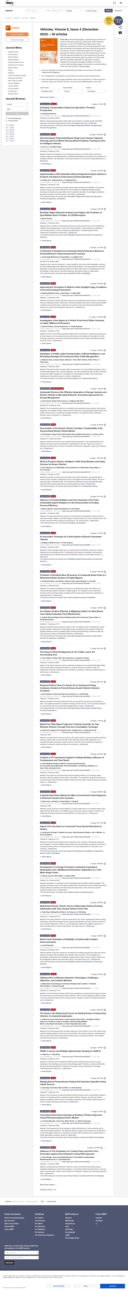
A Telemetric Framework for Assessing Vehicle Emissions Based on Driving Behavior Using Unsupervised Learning (72, 252)
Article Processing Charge (17, 75)
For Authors (39, 1218)
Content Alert (51, 1201)
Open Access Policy (11, 1223)
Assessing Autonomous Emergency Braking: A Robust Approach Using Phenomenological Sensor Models (71, 1116)
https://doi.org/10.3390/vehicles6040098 (76, 545)
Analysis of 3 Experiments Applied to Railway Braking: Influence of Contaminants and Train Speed (72, 758)
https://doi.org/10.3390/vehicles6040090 (76, 837)
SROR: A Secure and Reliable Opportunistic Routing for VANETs (70, 1051)
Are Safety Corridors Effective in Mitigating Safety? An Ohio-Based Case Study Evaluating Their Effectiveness (71, 612)
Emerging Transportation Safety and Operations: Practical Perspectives (67, 109)
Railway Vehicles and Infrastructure (80, 892)
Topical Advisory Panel (16, 62)
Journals (9, 18)
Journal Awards (13, 88)
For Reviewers (40, 1221)
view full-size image (76, 39)
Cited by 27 (44, 405)
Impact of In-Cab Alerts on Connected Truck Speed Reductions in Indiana (71, 827)
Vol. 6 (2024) (10, 129)
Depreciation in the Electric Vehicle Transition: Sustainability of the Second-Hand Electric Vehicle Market (71, 429)
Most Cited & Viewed (15, 80)
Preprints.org (70, 1223)
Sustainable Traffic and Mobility (79, 273)
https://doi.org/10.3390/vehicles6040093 (76, 732)
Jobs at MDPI (9, 1229)
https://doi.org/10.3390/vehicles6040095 (76, 660)
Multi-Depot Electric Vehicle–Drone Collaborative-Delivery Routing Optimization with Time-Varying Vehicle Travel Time (71, 907)
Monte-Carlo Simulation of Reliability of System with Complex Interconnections (69, 940)
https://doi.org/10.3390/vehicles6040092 (76, 770)
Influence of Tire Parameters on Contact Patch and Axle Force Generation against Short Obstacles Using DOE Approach (69, 1152)
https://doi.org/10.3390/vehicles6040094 (76, 696)
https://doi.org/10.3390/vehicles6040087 (76, 947)
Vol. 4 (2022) (10, 134)
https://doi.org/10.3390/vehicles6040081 (76, 1161)
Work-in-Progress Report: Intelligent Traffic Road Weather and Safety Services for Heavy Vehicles (72, 463)
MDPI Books (69, 1221)
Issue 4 (33, 18)
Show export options (48, 97)
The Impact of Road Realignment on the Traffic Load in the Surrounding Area (67, 653)
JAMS (67, 1235)
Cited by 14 (44, 439)
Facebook (99, 1221)
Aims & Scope (13, 54)
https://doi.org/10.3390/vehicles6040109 (76, 149)
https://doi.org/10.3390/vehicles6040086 (76, 988)
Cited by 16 (44, 990)
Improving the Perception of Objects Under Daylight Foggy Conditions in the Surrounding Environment (73, 288)
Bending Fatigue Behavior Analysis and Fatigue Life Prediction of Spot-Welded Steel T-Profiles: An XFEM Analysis (71, 213)
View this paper (84, 66)
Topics (10, 70)
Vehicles (17, 18)
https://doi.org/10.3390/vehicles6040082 (76, 1123)
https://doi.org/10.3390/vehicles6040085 (76, 1026)
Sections (11, 73)
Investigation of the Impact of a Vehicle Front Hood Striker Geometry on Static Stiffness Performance (72, 321)
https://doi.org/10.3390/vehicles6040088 (76, 914)
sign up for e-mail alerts (56, 76)
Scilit (67, 1226)
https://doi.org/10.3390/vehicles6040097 (76, 583)
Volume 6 (25, 18)
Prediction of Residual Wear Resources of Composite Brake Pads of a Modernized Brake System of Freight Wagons (73, 576)
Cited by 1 (43, 223)
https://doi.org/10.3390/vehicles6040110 (76, 116)
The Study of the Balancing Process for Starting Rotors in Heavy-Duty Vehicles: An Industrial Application (73, 1014)
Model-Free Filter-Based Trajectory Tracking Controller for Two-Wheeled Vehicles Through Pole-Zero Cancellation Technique (70, 725)
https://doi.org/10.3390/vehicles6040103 (76, 364)
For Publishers (40, 1229)
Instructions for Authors (16, 65)
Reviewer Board (13, 60)
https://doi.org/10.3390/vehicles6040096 (76, 622)
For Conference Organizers (44, 1235)
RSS (42, 1201)
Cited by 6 (43, 151)
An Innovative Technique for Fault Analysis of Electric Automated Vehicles (71, 538)
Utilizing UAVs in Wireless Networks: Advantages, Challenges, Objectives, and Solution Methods (69, 979)
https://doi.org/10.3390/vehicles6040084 (76, 1056)
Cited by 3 (43, 184)
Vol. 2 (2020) (10, 138)
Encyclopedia (70, 1232)
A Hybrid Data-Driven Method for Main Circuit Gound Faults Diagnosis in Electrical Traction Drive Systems (73, 796)
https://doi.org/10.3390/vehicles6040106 (76, 259)
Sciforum (68, 1218)
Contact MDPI (9, 1226)
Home (13, 52)
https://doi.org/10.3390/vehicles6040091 (76, 803)
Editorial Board (13, 57)
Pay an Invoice (9, 1221)
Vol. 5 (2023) (10, 132)
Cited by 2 (43, 118)
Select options (11, 1252)
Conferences (12, 91)
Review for (17, 40)
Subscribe (9, 1263)
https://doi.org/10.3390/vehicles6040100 (76, 472)
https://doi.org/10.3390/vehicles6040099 (76, 511)
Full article (93, 123)
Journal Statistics (14, 83)
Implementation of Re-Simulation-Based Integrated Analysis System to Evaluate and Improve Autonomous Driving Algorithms (73, 175)
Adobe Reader (87, 81)
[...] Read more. (80, 194)
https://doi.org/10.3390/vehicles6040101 (76, 436)
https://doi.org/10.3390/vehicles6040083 (76, 1090)
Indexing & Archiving (15, 78)
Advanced (118, 10)
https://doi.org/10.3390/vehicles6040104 (76, 329)
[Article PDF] (105, 104)
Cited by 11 (44, 916)
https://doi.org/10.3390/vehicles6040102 (76, 403)
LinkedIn (99, 1218)
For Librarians (40, 1226)
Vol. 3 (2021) (10, 136)
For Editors (39, 1223)
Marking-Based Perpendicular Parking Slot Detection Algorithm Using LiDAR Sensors (73, 1083)
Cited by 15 (44, 880)
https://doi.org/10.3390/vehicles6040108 (76, 182)
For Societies (39, 1232)
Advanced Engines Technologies (73, 523)
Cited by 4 (43, 366)
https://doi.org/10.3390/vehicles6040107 (76, 221)
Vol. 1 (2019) (10, 141)
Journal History (13, 86)
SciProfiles (69, 1229)
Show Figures (46, 164)
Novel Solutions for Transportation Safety (82, 378)
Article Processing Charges (14, 1218)
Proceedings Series (72, 1238)
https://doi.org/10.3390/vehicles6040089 (76, 878)
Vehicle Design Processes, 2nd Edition (81, 597)
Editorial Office (13, 94)
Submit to (17, 34)
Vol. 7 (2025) (10, 127)
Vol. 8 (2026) (10, 125)
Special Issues (13, 67)
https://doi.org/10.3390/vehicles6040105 (76, 295)
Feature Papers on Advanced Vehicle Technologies (86, 1137)
